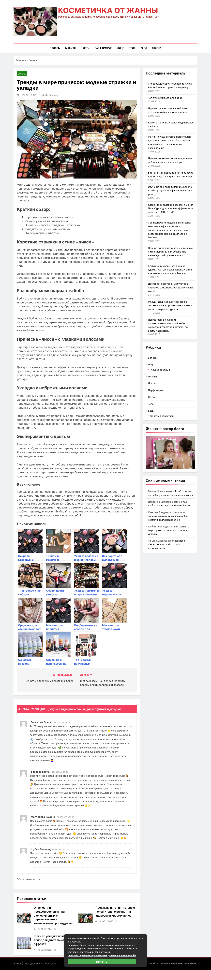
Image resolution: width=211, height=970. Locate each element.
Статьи (156, 48)
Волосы (55, 48)
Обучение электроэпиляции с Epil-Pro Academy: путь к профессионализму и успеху (170, 190)
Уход (143, 48)
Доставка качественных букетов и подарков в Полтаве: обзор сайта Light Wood (171, 287)
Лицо (120, 48)
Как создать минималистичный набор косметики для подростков (168, 516)
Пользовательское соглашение (178, 963)
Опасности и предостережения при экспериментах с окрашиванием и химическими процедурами (53, 915)
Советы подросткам (162, 416)
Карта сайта (151, 963)
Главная (21, 60)
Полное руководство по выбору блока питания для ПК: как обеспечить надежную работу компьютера (170, 252)
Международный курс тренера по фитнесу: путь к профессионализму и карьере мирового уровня (170, 305)
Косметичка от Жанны (108, 10)
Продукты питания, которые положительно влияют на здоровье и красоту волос (115, 911)
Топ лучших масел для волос (165, 97)
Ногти (85, 48)
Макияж (70, 48)
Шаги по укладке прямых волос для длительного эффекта (51, 940)
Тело (132, 48)
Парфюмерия (103, 48)
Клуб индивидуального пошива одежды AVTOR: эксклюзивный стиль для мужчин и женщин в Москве (170, 270)
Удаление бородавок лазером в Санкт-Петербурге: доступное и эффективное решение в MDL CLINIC (171, 208)
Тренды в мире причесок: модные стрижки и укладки (168, 530)
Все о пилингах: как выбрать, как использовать (167, 544)
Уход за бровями (160, 369)
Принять (101, 961)
